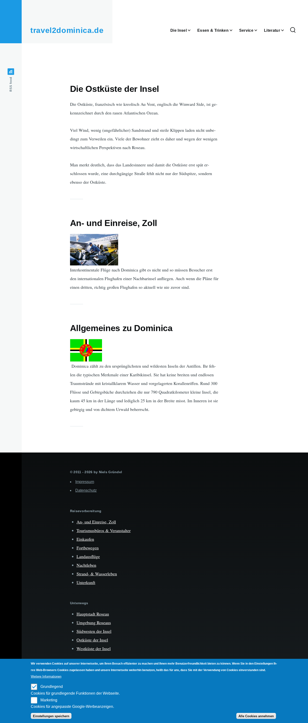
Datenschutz (86, 490)
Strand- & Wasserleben (97, 574)
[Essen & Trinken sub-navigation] (234, 30)
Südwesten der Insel (94, 631)
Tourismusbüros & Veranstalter (104, 530)
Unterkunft (86, 582)
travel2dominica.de (67, 30)
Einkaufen (85, 539)
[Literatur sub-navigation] (285, 30)
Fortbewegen (88, 548)
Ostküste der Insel (92, 640)
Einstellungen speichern (51, 716)
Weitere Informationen (46, 676)
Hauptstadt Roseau (93, 614)
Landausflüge (88, 556)
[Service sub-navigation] (258, 30)
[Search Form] (292, 30)
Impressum (84, 482)
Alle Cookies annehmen (256, 716)
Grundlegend (51, 687)
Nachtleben (86, 565)
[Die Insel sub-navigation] (192, 30)
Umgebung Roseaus (94, 622)
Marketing (48, 700)
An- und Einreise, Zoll (96, 522)
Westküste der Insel (94, 648)
